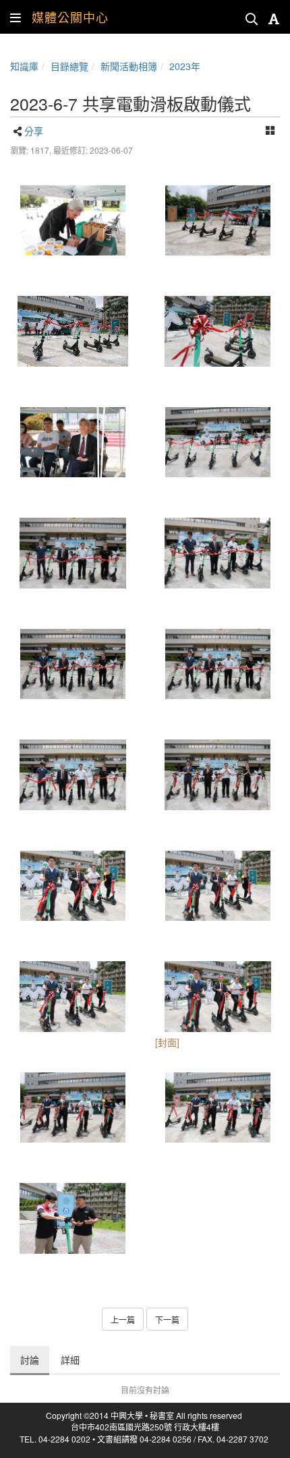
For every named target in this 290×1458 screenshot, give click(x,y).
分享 (33, 131)
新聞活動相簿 (128, 66)
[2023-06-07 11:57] (72, 1218)
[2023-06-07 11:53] (72, 886)
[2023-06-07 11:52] (72, 553)
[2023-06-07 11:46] (217, 220)
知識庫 (24, 66)
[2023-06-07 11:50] (217, 442)
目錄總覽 (69, 66)
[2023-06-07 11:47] (72, 331)
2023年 (184, 66)
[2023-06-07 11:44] (72, 220)
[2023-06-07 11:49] (72, 442)
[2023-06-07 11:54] (72, 1107)
